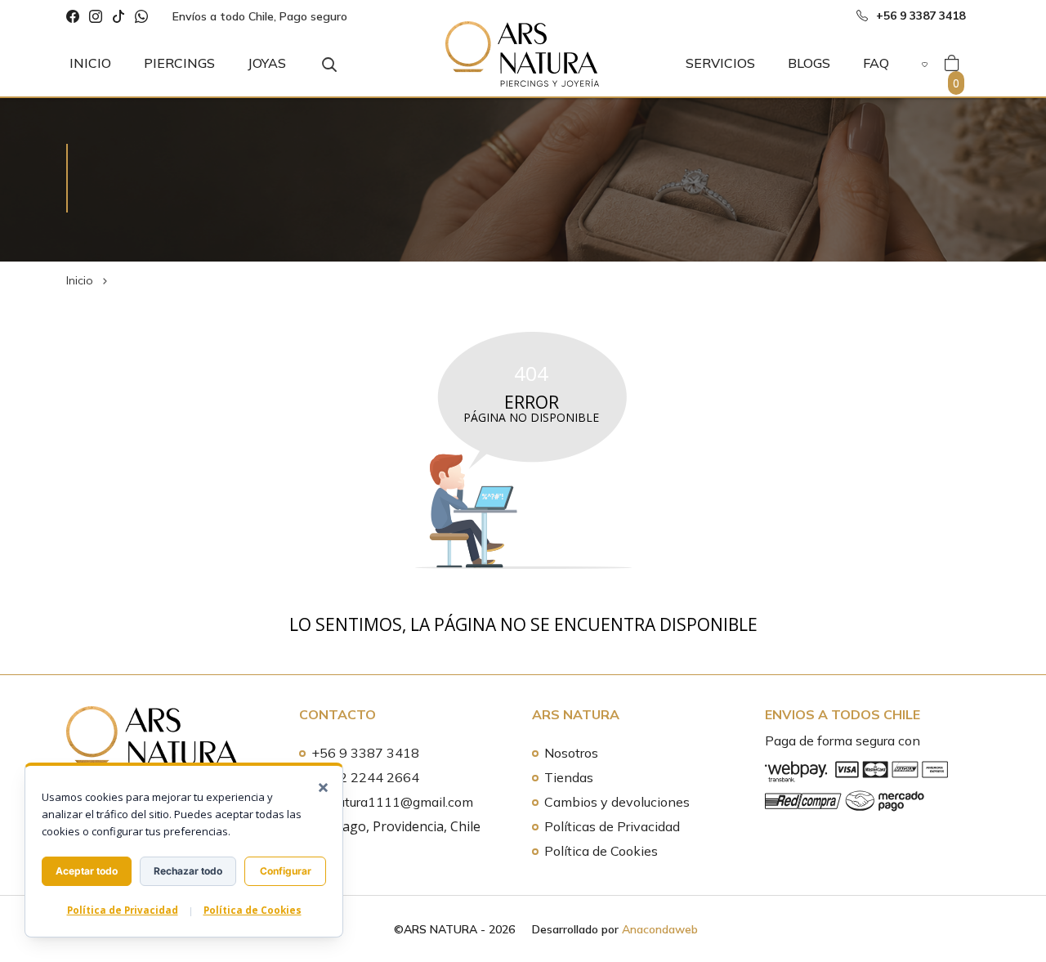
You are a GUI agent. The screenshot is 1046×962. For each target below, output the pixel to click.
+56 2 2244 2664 (365, 777)
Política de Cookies (601, 851)
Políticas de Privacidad (612, 826)
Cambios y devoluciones (617, 802)
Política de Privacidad (122, 910)
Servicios (720, 63)
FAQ (876, 63)
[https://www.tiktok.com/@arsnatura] (118, 17)
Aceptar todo (87, 871)
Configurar (285, 871)
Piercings (179, 63)
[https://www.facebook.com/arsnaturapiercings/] (72, 17)
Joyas (267, 63)
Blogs (809, 63)
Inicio (90, 63)
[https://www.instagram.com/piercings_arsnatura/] (95, 17)
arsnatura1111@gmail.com (392, 802)
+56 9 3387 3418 (365, 753)
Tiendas (568, 777)
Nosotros (571, 753)
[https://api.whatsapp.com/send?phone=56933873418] (141, 17)
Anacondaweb (660, 929)
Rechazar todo (188, 871)
